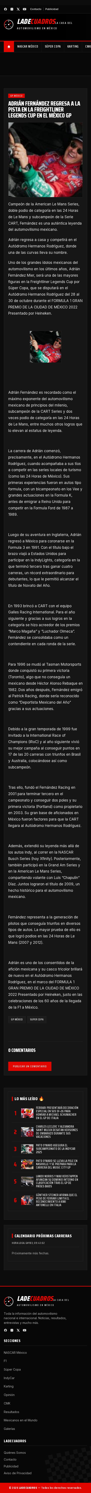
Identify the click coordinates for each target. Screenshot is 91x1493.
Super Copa (37, 1019)
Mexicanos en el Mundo (20, 1420)
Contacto (35, 9)
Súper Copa (53, 46)
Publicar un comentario (30, 1066)
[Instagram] (12, 9)
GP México (16, 96)
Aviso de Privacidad (18, 1473)
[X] (18, 9)
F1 (5, 1361)
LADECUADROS (28, 1487)
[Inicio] (9, 46)
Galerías (9, 1429)
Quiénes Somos (15, 1452)
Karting (73, 46)
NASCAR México (27, 46)
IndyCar (9, 1378)
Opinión (9, 1395)
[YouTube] (24, 9)
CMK (7, 1403)
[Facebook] (5, 9)
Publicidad (51, 9)
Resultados (11, 1412)
